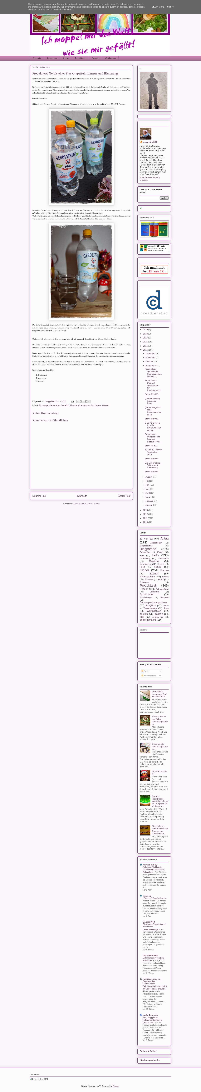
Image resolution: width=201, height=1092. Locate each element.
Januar (149, 505)
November (151, 357)
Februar (150, 501)
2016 (145, 342)
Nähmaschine (147, 576)
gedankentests (150, 1015)
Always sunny (150, 865)
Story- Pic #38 (151, 419)
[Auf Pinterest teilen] (89, 401)
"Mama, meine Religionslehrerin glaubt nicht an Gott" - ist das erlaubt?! (155, 986)
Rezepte (95, 58)
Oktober (150, 361)
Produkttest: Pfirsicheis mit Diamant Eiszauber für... (153, 438)
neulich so (157, 617)
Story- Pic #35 (151, 471)
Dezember (151, 353)
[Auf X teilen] (83, 401)
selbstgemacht (148, 619)
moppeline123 (150, 142)
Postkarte (144, 582)
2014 (145, 350)
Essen (160, 552)
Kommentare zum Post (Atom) (86, 503)
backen (144, 614)
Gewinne (154, 561)
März (148, 497)
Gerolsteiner (54, 405)
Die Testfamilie (150, 955)
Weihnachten (154, 611)
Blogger (116, 1086)
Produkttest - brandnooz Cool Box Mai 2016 (159, 694)
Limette (73, 405)
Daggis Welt (149, 922)
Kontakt (66, 58)
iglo (142, 616)
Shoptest (164, 597)
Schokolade (146, 594)
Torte (166, 608)
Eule (142, 555)
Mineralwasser (84, 405)
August (149, 477)
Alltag (165, 538)
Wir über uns (110, 58)
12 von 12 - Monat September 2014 (153, 452)
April (148, 493)
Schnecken (154, 592)
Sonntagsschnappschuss (153, 602)
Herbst (160, 564)
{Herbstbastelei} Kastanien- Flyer (152, 401)
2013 (145, 510)
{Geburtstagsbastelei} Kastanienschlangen (153, 411)
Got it (170, 7)
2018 (145, 334)
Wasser (105, 405)
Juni (148, 485)
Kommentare (149, 675)
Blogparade (148, 549)
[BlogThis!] (80, 401)
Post (160, 579)
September (151, 365)
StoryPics (150, 605)
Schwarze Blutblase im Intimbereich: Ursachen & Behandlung (154, 869)
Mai (147, 489)
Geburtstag (145, 558)
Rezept (144, 589)
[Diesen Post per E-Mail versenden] (77, 401)
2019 (145, 329)
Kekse (157, 566)
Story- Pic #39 (151, 394)
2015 (145, 346)
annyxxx (147, 896)
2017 (145, 338)
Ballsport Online (148, 1051)
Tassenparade (150, 608)
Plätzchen (149, 580)
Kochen (164, 570)
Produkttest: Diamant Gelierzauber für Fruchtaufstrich (153, 385)
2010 (145, 522)
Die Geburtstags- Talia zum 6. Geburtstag (153, 465)
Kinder (144, 570)
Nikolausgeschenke (150, 1060)
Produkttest (96, 405)
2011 (145, 518)
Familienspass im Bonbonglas (151, 980)
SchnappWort (162, 589)
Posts (146, 671)
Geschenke (163, 558)
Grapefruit (65, 405)
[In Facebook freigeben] (86, 401)
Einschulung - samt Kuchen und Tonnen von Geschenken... (160, 830)
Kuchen (154, 573)
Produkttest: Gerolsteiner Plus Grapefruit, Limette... (153, 372)
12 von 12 (146, 538)
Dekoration (145, 552)
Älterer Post (124, 496)
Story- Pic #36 (151, 459)
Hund (142, 567)
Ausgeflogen (156, 543)
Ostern (165, 576)
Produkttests (80, 58)
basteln (159, 614)
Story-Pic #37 (151, 446)
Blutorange (43, 405)
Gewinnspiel (145, 564)
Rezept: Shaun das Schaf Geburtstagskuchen (160, 720)
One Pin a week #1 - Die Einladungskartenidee (153, 426)
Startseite (37, 58)
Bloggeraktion (146, 546)
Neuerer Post (39, 496)
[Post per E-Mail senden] (72, 401)
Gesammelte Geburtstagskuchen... (160, 746)
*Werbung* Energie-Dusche (155, 898)
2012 (145, 514)
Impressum (52, 58)
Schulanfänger (146, 597)
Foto (155, 555)
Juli (147, 481)
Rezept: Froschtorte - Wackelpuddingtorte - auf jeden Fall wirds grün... (160, 801)
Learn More (158, 7)
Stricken (166, 606)
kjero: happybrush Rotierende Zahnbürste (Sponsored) (152, 1020)
